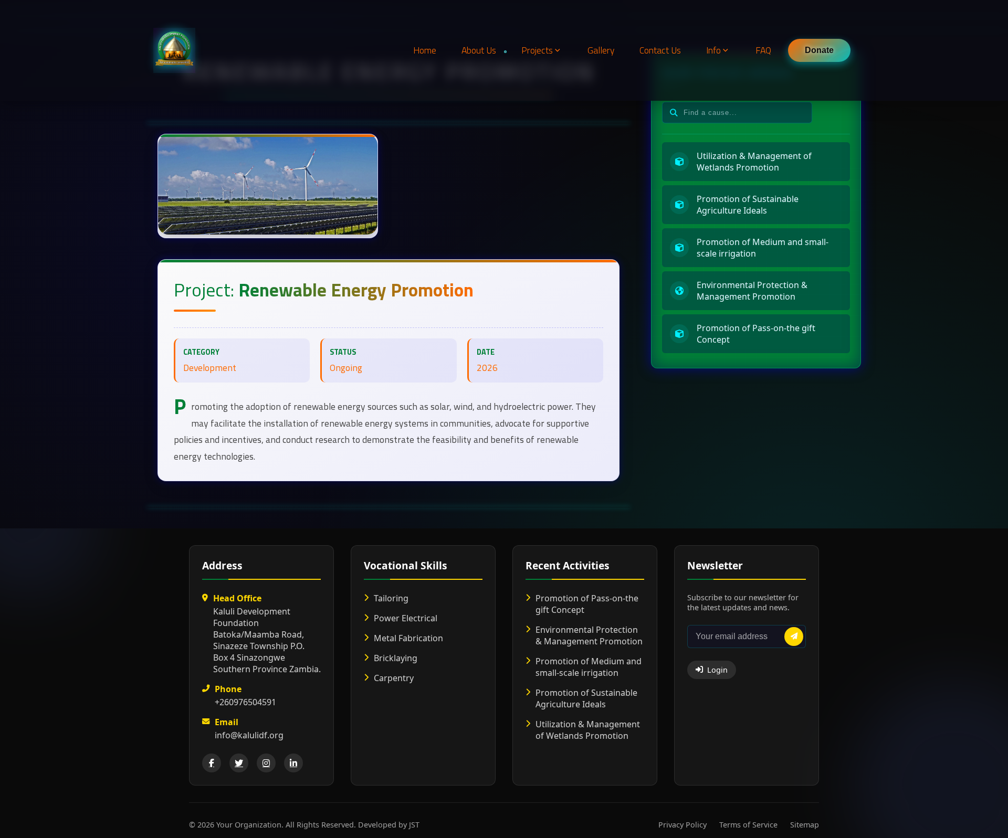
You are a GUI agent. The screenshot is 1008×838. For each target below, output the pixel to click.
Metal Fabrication (408, 638)
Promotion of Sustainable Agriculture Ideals (586, 698)
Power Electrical (405, 618)
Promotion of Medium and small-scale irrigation (589, 666)
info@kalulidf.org (249, 735)
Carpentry (394, 678)
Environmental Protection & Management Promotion (589, 635)
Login (717, 670)
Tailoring (391, 598)
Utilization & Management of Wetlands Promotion (588, 729)
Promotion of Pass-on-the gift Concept (587, 604)
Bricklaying (395, 658)
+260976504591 (245, 702)
